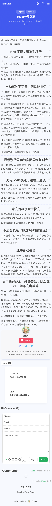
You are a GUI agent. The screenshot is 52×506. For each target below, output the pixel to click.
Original (21, 12)
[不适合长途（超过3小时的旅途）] (49, 229)
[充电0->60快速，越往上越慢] (49, 179)
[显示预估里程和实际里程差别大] (49, 159)
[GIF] (12, 459)
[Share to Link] (20, 346)
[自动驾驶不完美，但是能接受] (49, 86)
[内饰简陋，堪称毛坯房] (49, 51)
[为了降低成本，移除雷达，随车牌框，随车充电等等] (49, 281)
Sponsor (27, 340)
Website (7, 428)
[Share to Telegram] (32, 346)
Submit (43, 459)
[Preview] (19, 459)
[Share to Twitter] (26, 346)
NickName (8, 416)
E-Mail (6, 422)
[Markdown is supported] (6, 459)
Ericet (34, 501)
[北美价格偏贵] (49, 250)
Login (33, 459)
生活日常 (31, 12)
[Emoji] (9, 459)
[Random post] (38, 4)
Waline (43, 481)
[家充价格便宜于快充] (49, 208)
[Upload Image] (16, 459)
